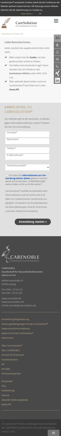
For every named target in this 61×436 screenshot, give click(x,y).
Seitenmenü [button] (57, 21)
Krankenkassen (10, 359)
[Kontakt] (57, 59)
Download (7, 381)
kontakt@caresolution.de (22, 305)
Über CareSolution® (12, 345)
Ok (40, 13)
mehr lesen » (27, 13)
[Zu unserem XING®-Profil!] (57, 73)
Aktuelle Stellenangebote (15, 399)
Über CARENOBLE (11, 350)
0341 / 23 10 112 (14, 289)
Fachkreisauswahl (17, 165)
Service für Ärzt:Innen (13, 354)
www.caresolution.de (13, 301)
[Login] (57, 52)
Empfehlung (8, 390)
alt (3, 364)
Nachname (13, 139)
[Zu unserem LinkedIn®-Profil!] (57, 80)
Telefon (11, 148)
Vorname (12, 132)
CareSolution (7, 33)
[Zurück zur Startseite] (25, 23)
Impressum (7, 337)
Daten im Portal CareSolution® (17, 333)
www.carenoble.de (11, 298)
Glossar (6, 395)
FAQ (4, 385)
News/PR (14, 89)
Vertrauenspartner (11, 373)
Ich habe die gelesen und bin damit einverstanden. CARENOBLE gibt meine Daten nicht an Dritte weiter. (26, 180)
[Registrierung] (57, 45)
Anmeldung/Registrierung (15, 319)
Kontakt (6, 368)
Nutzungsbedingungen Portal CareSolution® (25, 323)
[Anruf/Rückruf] (57, 66)
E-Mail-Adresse (15, 155)
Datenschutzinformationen (16, 328)
